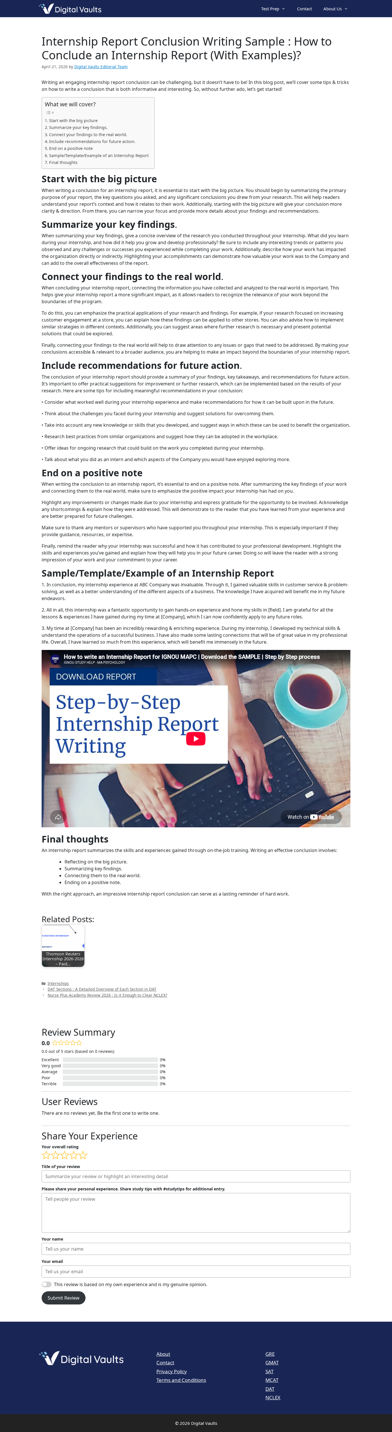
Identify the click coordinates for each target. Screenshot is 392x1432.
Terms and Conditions (181, 1380)
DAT (269, 1389)
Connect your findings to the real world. (88, 134)
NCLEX (272, 1397)
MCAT (271, 1380)
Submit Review (63, 1298)
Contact (304, 8)
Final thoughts (63, 162)
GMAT (272, 1362)
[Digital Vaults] (71, 8)
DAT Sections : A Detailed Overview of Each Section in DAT (102, 989)
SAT (269, 1371)
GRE (270, 1354)
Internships (58, 983)
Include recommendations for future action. (92, 141)
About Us (332, 8)
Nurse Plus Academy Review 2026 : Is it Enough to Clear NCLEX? (107, 995)
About (163, 1354)
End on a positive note (71, 148)
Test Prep (270, 8)
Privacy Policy (171, 1371)
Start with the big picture (73, 120)
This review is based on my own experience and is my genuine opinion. (130, 1284)
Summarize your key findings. (78, 127)
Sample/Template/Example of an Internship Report (99, 155)
